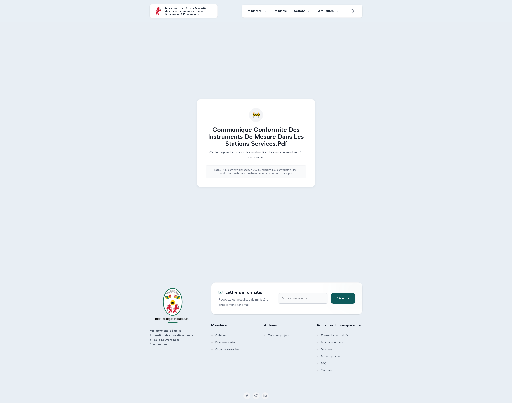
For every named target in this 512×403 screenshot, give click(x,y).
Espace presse (330, 356)
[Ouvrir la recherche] (352, 11)
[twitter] (256, 395)
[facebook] (246, 395)
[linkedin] (265, 395)
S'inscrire (343, 298)
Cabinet (220, 335)
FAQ (323, 363)
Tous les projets (278, 335)
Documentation (225, 342)
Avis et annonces (332, 342)
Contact (326, 370)
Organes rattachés (227, 349)
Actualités (326, 11)
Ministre (281, 11)
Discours (326, 349)
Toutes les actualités (335, 335)
